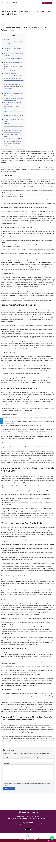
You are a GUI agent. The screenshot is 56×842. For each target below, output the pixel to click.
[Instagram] (28, 829)
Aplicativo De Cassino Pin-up (10, 70)
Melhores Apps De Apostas (10, 95)
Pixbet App (6, 123)
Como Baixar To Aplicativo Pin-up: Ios (12, 141)
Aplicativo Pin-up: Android (10, 73)
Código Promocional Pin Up (10, 50)
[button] (52, 838)
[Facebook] (26, 829)
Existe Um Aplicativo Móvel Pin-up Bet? (13, 75)
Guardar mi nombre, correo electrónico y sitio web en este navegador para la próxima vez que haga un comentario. (26, 784)
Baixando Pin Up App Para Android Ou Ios (13, 93)
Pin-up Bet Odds (7, 91)
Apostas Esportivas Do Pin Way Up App (13, 84)
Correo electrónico (25, 757)
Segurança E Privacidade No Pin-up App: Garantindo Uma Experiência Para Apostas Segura (13, 80)
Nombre (5, 757)
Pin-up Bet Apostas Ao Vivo (10, 46)
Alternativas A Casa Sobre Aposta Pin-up (13, 53)
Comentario (6, 763)
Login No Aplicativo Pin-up (10, 55)
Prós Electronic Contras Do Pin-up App (13, 48)
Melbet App (6, 39)
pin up (53, 186)
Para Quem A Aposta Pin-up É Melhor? (13, 138)
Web (38, 757)
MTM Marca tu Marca (32, 839)
